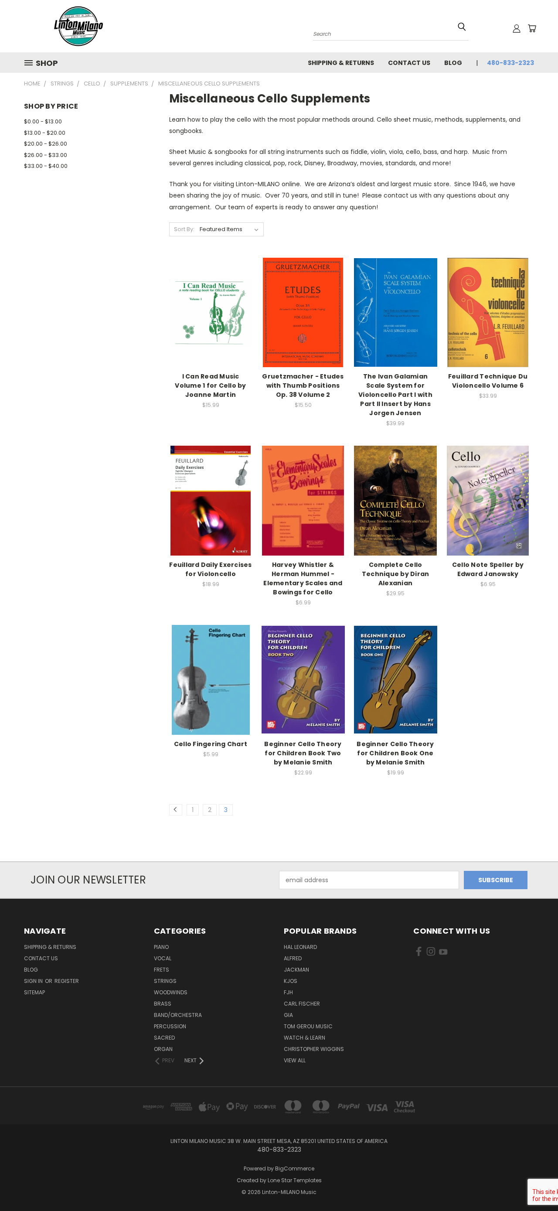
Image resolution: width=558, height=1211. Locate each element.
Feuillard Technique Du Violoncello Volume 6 (488, 381)
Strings (165, 981)
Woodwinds (170, 992)
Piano (161, 947)
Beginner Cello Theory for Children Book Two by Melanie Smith (302, 753)
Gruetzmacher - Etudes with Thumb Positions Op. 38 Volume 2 (303, 385)
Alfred (293, 958)
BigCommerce (294, 1168)
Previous (535, 1183)
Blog (453, 62)
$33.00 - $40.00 (46, 166)
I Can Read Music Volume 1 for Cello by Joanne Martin (210, 385)
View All (295, 1060)
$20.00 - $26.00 (45, 144)
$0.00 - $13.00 (43, 121)
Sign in (34, 981)
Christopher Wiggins (314, 1049)
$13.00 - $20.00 (44, 133)
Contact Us (409, 62)
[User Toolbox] (516, 28)
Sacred (164, 1037)
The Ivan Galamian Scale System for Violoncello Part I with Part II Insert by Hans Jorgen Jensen (395, 394)
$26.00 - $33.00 (45, 155)
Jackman (296, 969)
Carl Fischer (302, 1003)
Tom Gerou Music (308, 1026)
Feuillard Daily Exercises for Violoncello (210, 569)
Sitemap (34, 992)
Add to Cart (211, 327)
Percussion (170, 1026)
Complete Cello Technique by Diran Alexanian (395, 573)
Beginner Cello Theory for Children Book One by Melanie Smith (395, 753)
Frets (161, 969)
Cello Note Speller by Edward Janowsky (488, 569)
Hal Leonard (300, 947)
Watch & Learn (304, 1037)
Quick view (211, 294)
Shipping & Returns (341, 62)
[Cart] (531, 28)
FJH (288, 992)
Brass (162, 1003)
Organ (163, 1049)
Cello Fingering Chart (210, 744)
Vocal (162, 958)
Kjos (290, 981)
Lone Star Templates (295, 1180)
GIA (288, 1015)
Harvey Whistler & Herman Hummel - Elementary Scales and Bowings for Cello (302, 578)
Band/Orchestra (178, 1015)
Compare (208, 311)
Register (66, 981)
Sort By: (184, 229)
